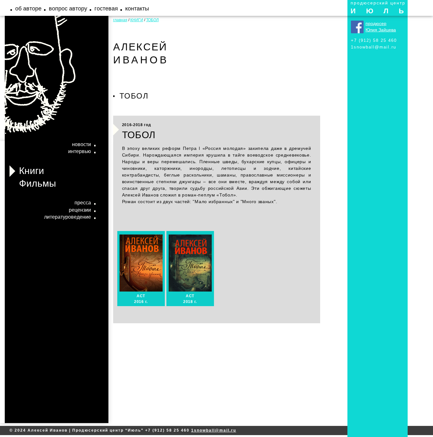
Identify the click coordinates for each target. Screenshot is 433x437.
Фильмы (37, 183)
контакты (137, 8)
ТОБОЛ (152, 20)
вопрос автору (68, 8)
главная (120, 20)
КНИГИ (136, 20)
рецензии (80, 210)
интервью (79, 151)
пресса (82, 202)
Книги (31, 170)
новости (81, 144)
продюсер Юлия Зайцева (380, 26)
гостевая (106, 8)
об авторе (28, 8)
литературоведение (67, 217)
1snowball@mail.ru (373, 47)
